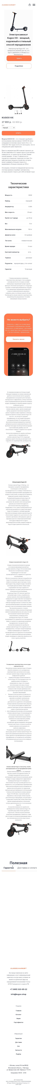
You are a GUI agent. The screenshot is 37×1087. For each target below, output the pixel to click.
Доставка (18, 1042)
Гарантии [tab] (9, 868)
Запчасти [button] (18, 1050)
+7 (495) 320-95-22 (18, 989)
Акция (18, 1018)
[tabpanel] (18, 916)
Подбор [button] (18, 1054)
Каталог (18, 1014)
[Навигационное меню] (34, 5)
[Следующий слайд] (32, 98)
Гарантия (18, 1038)
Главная (18, 1010)
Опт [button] (18, 1046)
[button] (30, 5)
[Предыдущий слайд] (5, 98)
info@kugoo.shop (18, 994)
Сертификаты (18, 1022)
